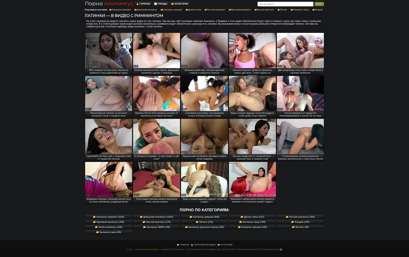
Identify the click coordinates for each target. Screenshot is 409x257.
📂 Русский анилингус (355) (300, 217)
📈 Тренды (160, 4)
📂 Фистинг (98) (300, 227)
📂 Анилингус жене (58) (108, 232)
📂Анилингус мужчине (120, 10)
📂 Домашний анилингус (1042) (156, 217)
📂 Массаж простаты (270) (157, 222)
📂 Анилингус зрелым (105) (252, 227)
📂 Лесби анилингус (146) (108, 227)
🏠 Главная (183, 244)
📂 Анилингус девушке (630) (204, 217)
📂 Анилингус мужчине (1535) (108, 217)
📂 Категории (179, 4)
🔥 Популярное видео (203, 244)
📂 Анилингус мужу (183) (252, 222)
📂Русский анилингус (215, 10)
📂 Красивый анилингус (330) (108, 222)
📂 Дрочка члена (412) (252, 217)
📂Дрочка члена (193, 10)
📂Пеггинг (282, 10)
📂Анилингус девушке (171, 10)
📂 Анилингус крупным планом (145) (204, 227)
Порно (109, 3)
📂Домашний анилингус (145, 10)
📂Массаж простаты (264, 10)
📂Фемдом (317, 10)
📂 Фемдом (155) (300, 222)
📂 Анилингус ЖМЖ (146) (156, 227)
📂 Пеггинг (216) (204, 222)
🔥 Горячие (143, 4)
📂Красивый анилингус (240, 10)
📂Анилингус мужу (300, 10)
